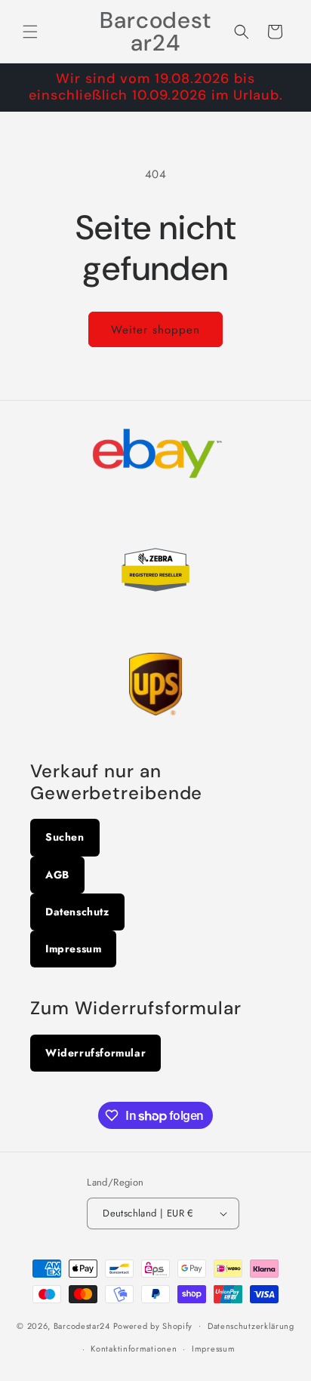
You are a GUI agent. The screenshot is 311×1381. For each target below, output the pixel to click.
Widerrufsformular (95, 1052)
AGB (57, 874)
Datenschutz (77, 911)
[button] (30, 31)
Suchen (65, 836)
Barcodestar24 (82, 1325)
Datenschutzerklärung (251, 1326)
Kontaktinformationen (134, 1349)
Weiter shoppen (155, 329)
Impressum (73, 948)
